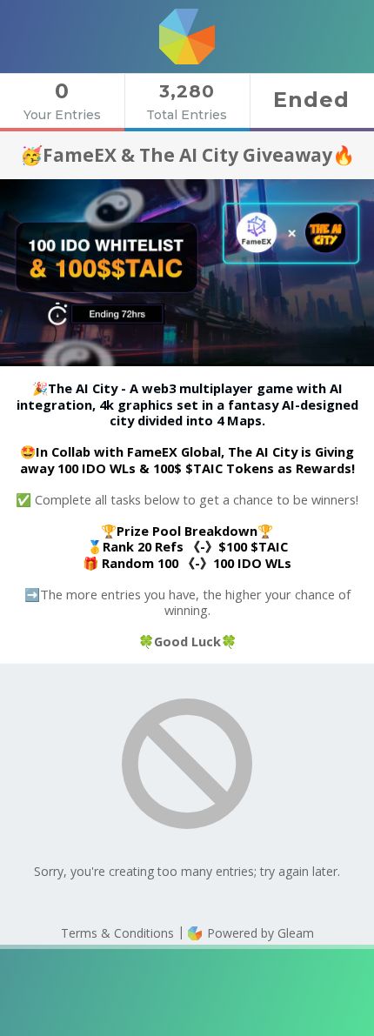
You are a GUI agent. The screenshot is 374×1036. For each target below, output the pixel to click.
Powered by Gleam (259, 933)
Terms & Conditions (117, 933)
